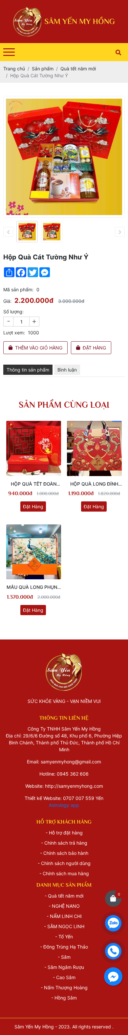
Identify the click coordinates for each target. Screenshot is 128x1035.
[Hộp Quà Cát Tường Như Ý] (27, 231)
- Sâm (64, 957)
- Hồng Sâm (64, 997)
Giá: (7, 301)
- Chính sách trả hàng (64, 843)
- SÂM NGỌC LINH (64, 926)
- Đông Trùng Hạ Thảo (64, 947)
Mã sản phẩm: (18, 289)
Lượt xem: (14, 332)
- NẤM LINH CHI (64, 916)
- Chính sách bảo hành (64, 853)
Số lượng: (13, 311)
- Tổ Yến (64, 936)
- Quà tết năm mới (64, 896)
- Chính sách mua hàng (64, 873)
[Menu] (9, 52)
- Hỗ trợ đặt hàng (64, 832)
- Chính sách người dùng (64, 863)
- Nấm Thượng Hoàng (64, 987)
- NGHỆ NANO (64, 906)
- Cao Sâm (64, 977)
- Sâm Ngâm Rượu (64, 967)
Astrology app (64, 805)
